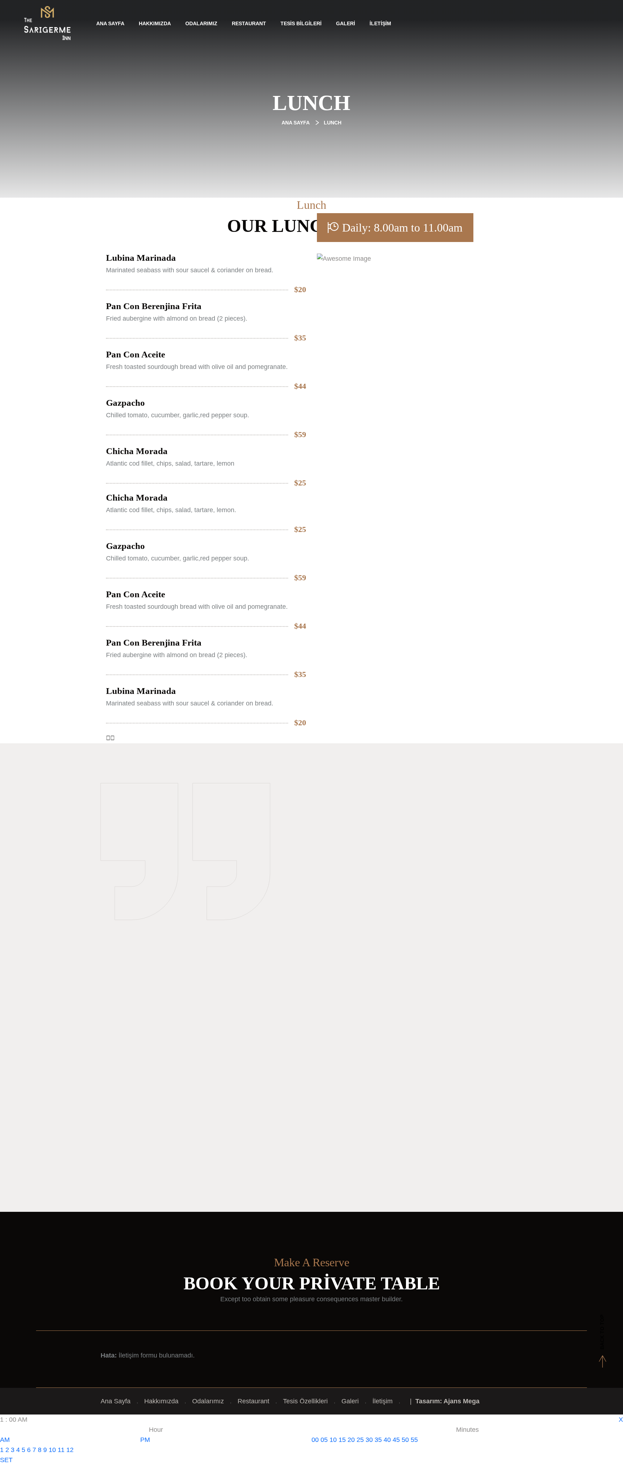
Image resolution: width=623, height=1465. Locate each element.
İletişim (380, 23)
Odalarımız (201, 23)
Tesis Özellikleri (305, 1401)
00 (315, 1439)
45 (396, 1439)
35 (378, 1439)
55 (414, 1439)
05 (324, 1439)
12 (70, 1449)
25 (360, 1439)
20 (351, 1439)
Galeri (345, 23)
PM (145, 1439)
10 (52, 1449)
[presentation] (108, 738)
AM (5, 1439)
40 (387, 1439)
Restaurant (249, 23)
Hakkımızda (155, 23)
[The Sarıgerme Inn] (47, 23)
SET (6, 1460)
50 (405, 1439)
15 (342, 1439)
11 (61, 1449)
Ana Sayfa (110, 23)
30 (369, 1439)
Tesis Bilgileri (301, 23)
